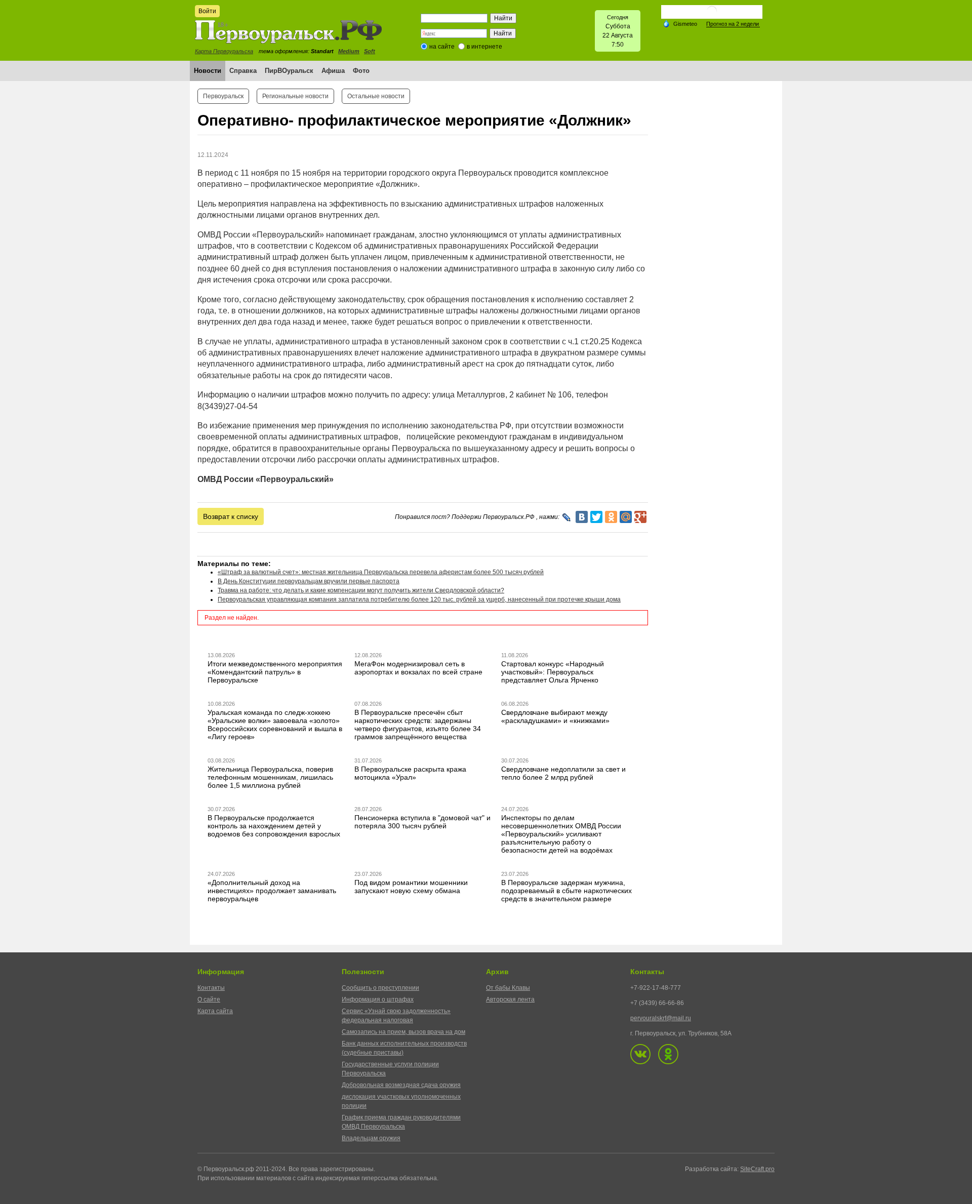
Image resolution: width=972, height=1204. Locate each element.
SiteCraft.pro (757, 1169)
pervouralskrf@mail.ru (660, 1018)
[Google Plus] (640, 517)
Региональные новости (295, 96)
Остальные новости (375, 96)
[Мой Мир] (626, 517)
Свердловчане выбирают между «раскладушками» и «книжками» (555, 716)
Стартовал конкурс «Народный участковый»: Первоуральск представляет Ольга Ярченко (552, 672)
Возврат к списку (230, 516)
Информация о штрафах (378, 999)
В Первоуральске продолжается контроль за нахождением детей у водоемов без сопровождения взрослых (274, 826)
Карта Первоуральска (224, 51)
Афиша (333, 70)
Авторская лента (510, 999)
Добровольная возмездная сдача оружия (401, 1085)
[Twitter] (596, 517)
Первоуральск (223, 96)
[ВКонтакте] (582, 517)
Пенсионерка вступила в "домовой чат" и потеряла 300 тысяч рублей (422, 822)
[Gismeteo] (680, 23)
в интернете (484, 46)
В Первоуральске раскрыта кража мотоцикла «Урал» (410, 773)
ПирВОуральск (289, 70)
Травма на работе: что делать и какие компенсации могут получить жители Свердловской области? (361, 590)
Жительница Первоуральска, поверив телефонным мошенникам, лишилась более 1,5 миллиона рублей (270, 777)
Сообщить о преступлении (380, 987)
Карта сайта (215, 1011)
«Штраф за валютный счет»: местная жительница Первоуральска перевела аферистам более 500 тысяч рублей (381, 572)
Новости (207, 70)
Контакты (211, 987)
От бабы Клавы (508, 987)
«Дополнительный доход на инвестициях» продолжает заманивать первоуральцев (272, 890)
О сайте (208, 999)
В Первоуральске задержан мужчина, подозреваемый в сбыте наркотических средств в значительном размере (566, 890)
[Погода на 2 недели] (733, 24)
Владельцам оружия (371, 1138)
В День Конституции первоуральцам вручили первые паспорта (308, 581)
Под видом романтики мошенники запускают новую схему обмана (411, 886)
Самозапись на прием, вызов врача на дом (403, 1031)
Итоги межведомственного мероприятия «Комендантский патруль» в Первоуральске (275, 672)
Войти (207, 11)
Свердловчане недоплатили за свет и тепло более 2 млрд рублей (563, 773)
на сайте (442, 46)
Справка (243, 70)
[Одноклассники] (611, 517)
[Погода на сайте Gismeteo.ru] (712, 15)
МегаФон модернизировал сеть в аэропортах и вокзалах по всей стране (418, 668)
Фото (361, 70)
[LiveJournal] (566, 517)
